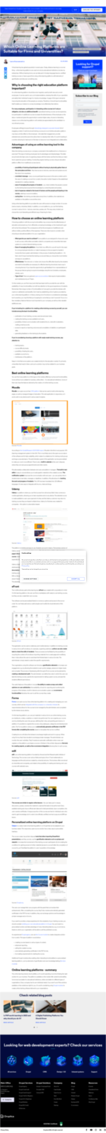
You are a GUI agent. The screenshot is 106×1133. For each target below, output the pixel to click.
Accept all (75, 579)
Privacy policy (25, 566)
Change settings (30, 579)
